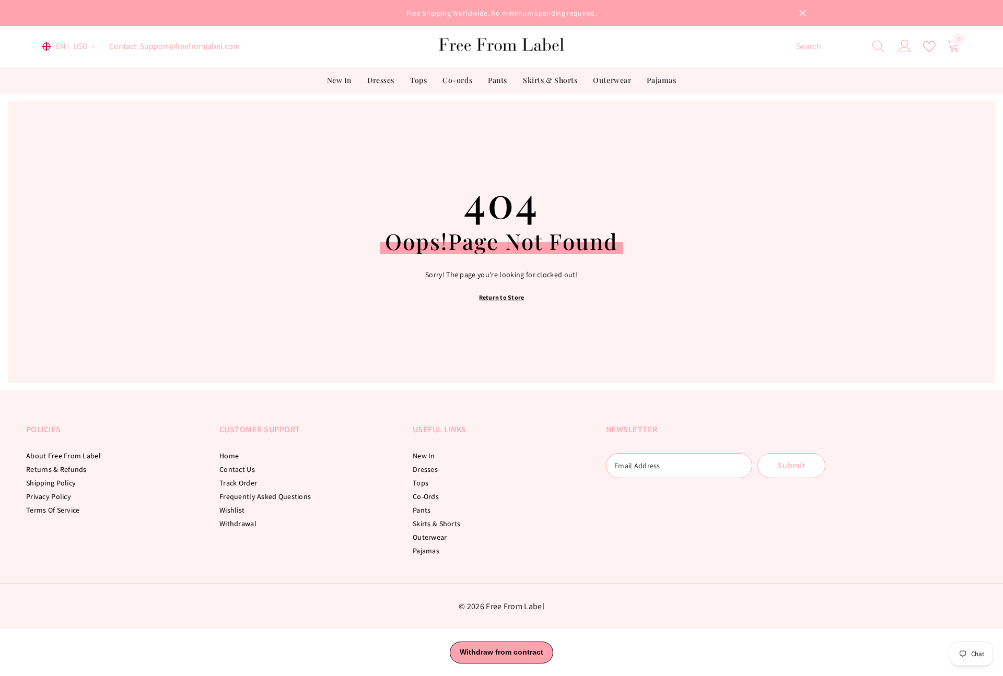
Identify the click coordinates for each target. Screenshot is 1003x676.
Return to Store (501, 297)
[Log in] (905, 46)
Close (802, 13)
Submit (791, 465)
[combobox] (831, 46)
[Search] (841, 46)
